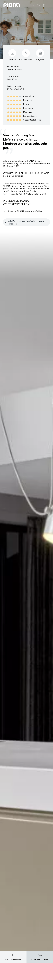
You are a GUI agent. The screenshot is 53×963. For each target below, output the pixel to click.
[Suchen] (33, 5)
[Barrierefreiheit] (43, 5)
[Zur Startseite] (11, 4)
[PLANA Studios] (38, 5)
